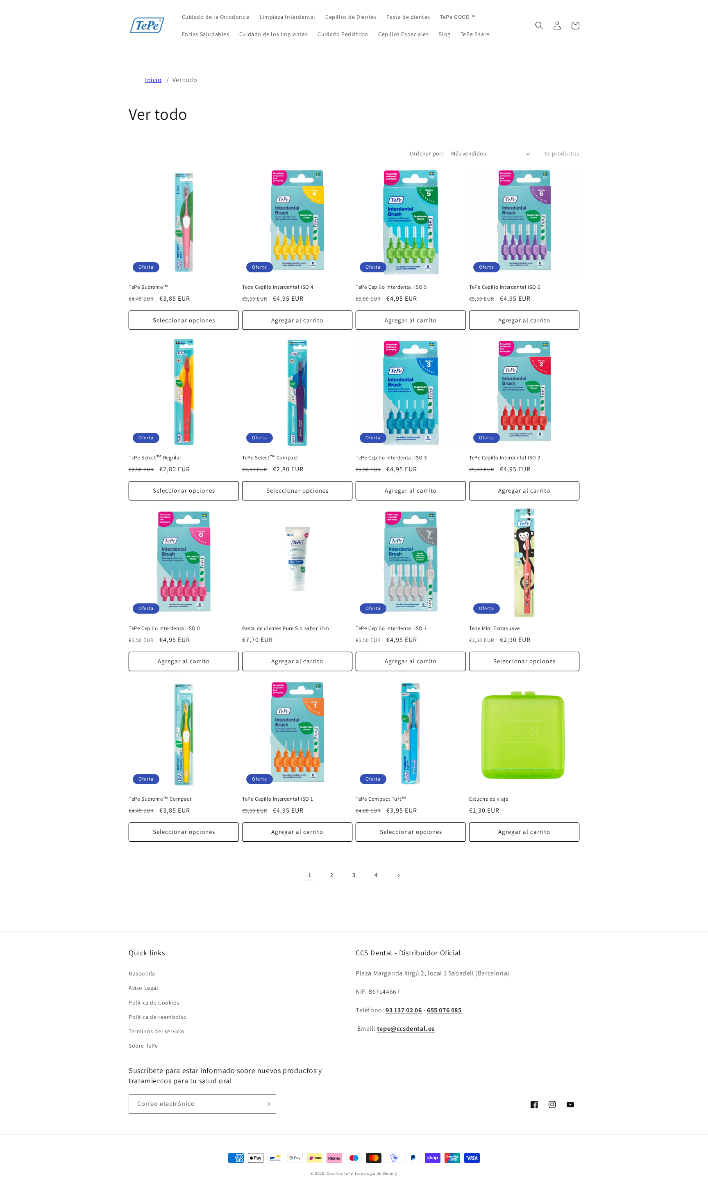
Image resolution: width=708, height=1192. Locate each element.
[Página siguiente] (398, 875)
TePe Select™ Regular (155, 457)
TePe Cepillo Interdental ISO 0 (164, 628)
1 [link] (309, 874)
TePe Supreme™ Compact (160, 799)
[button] (539, 25)
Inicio (153, 79)
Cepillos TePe (340, 1173)
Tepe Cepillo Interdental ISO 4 (277, 287)
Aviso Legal (144, 987)
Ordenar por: (426, 153)
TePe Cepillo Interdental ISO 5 (391, 287)
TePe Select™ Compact (270, 457)
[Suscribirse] (267, 1104)
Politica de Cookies (154, 1002)
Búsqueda (142, 973)
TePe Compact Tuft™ (381, 799)
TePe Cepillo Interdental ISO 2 (504, 457)
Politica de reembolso (158, 1017)
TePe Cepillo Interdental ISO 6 (504, 287)
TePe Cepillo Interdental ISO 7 (391, 628)
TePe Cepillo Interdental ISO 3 (391, 457)
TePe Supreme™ (148, 287)
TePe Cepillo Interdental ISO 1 (277, 799)
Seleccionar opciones (184, 320)
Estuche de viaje (488, 799)
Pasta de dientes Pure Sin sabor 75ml (286, 628)
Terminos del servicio (157, 1031)
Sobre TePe (143, 1045)
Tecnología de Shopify (375, 1173)
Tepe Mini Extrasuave (494, 628)
